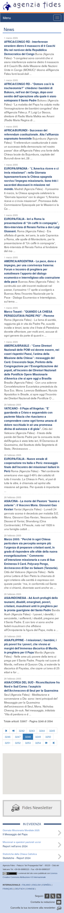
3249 (38, 736)
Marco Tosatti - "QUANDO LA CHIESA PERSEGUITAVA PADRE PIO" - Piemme (29, 314)
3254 (38, 743)
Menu (7, 17)
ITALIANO (26, 885)
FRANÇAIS (7, 889)
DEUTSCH (20, 889)
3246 (7, 736)
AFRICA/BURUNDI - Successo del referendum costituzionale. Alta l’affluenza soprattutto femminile (31, 134)
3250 (48, 736)
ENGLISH (36, 885)
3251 (7, 743)
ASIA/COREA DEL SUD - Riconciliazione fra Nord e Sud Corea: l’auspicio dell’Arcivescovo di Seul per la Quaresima (32, 686)
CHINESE (30, 889)
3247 (18, 736)
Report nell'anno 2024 (15, 846)
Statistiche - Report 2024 (17, 858)
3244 (42, 730)
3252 (18, 743)
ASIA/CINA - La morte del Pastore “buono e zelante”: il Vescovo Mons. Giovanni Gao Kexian (32, 505)
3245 (52, 730)
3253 (28, 743)
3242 (22, 730)
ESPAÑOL (46, 885)
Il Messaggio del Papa (15, 834)
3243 (32, 730)
